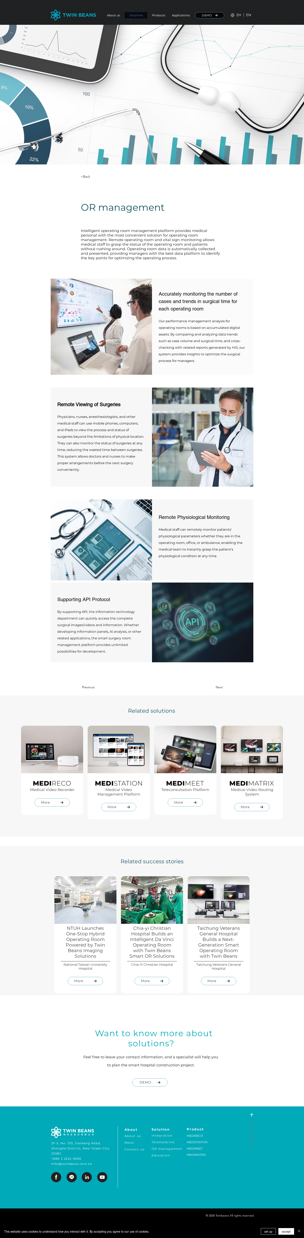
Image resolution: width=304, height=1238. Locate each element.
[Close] (299, 1231)
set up (268, 1231)
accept (286, 1231)
